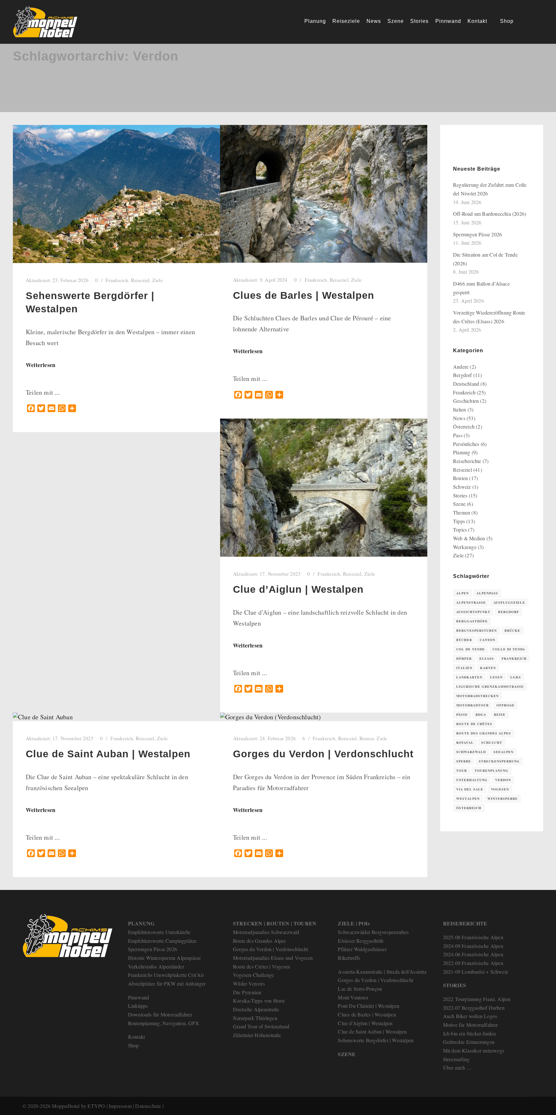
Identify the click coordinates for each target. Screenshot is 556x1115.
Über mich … (457, 1067)
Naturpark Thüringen (255, 1018)
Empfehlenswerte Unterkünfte (159, 932)
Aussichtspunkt (473, 611)
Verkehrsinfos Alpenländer (156, 966)
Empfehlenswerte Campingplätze (162, 940)
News (459, 418)
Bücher (464, 640)
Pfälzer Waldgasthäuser (362, 949)
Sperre (463, 761)
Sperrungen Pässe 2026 (477, 234)
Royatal (465, 742)
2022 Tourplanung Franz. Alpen (477, 999)
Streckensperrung (499, 761)
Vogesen (500, 789)
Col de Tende (470, 649)
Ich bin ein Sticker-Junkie (469, 1033)
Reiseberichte (467, 461)
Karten (488, 668)
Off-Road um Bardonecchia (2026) (489, 213)
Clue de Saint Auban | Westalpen (108, 754)
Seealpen (504, 752)
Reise (499, 714)
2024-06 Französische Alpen (473, 954)
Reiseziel (140, 280)
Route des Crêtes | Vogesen (261, 966)
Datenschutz (148, 1105)
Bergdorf (462, 375)
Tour (461, 770)
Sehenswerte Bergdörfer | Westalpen (375, 1040)
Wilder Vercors (249, 983)
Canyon (487, 640)
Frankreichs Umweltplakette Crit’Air (166, 974)
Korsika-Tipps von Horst (259, 1000)
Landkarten (469, 677)
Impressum (120, 1105)
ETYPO (96, 1105)
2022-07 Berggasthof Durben (474, 1007)
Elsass (486, 658)
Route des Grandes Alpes (483, 733)
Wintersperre (502, 798)
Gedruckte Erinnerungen (469, 1041)
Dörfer (464, 658)
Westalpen (468, 798)
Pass (457, 435)
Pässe (462, 714)
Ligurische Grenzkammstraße (490, 686)
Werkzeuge (465, 546)
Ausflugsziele (509, 602)
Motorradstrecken (477, 696)
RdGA (481, 714)
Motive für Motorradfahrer (470, 1024)
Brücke (512, 630)
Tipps (459, 521)
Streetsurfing (456, 1059)
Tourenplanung (491, 770)
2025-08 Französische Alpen (473, 937)
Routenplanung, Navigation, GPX (163, 1023)
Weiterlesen (40, 365)
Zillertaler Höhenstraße (257, 1035)
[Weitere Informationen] (532, 22)
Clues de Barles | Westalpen (303, 295)
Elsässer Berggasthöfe (361, 940)
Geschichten (466, 400)
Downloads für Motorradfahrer (160, 1014)
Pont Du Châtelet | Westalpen (368, 1005)
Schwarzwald (471, 752)
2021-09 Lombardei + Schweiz (475, 971)
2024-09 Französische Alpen (473, 945)
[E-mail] (457, 148)
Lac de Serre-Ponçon (360, 988)
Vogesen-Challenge (253, 974)
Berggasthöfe (472, 621)
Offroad (505, 705)
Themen (461, 512)
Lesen (496, 677)
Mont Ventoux (353, 997)
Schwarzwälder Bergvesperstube (372, 932)
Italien (459, 409)
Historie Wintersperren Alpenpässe (164, 957)
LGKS (515, 677)
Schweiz (462, 486)
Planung (461, 452)
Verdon (503, 780)
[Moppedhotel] (45, 22)
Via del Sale (469, 789)
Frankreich (117, 280)
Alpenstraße (471, 602)
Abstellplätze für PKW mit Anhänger (167, 983)
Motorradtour (472, 705)
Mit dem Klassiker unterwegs (473, 1050)
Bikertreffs (349, 957)
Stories (460, 495)
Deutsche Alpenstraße (256, 1009)
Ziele (157, 280)
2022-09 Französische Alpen (473, 962)
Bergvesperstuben (476, 630)
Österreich (464, 426)
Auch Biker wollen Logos (470, 1016)
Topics (460, 529)
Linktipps (138, 1005)
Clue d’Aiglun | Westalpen (298, 589)
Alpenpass (487, 593)
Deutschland (466, 383)
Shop (133, 1045)
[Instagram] (476, 148)
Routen (366, 738)
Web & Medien (469, 538)
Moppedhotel (65, 1105)
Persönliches (466, 443)
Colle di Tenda (509, 649)
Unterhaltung (471, 780)
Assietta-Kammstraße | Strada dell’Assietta (382, 971)
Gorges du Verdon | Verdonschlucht (323, 754)
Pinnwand (138, 997)
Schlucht (491, 742)
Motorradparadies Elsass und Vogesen (273, 957)
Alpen (462, 593)
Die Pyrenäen (247, 992)
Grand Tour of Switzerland (261, 1026)
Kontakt (136, 1036)
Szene (459, 503)
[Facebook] (467, 148)
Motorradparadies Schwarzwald (266, 932)
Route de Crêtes (474, 724)
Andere (460, 366)
